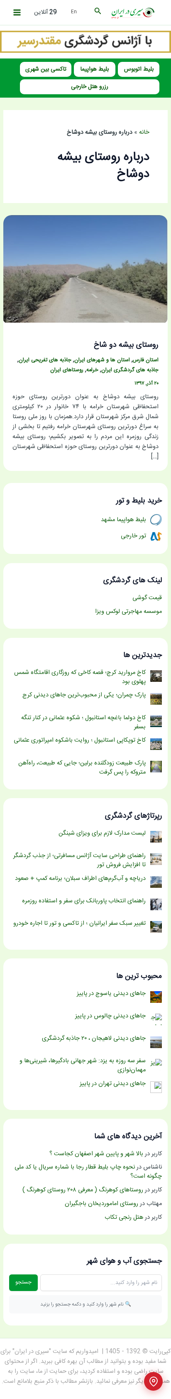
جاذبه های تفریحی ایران (45, 360)
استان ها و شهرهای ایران (102, 360)
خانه (144, 132)
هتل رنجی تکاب (124, 1218)
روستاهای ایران (66, 370)
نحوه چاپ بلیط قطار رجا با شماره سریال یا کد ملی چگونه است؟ (88, 1171)
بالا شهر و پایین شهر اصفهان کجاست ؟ (96, 1154)
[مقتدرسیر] (85, 42)
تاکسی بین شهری (45, 69)
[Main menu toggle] (17, 12)
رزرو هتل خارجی (89, 87)
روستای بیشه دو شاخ (126, 345)
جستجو (23, 1282)
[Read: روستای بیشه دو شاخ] (85, 269)
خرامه (92, 370)
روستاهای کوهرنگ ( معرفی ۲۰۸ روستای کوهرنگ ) (82, 1190)
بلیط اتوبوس (139, 69)
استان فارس (146, 360)
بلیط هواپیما (95, 69)
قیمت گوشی (147, 598)
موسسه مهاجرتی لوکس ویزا (128, 612)
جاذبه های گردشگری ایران (130, 370)
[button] (97, 12)
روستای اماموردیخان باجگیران (101, 1204)
